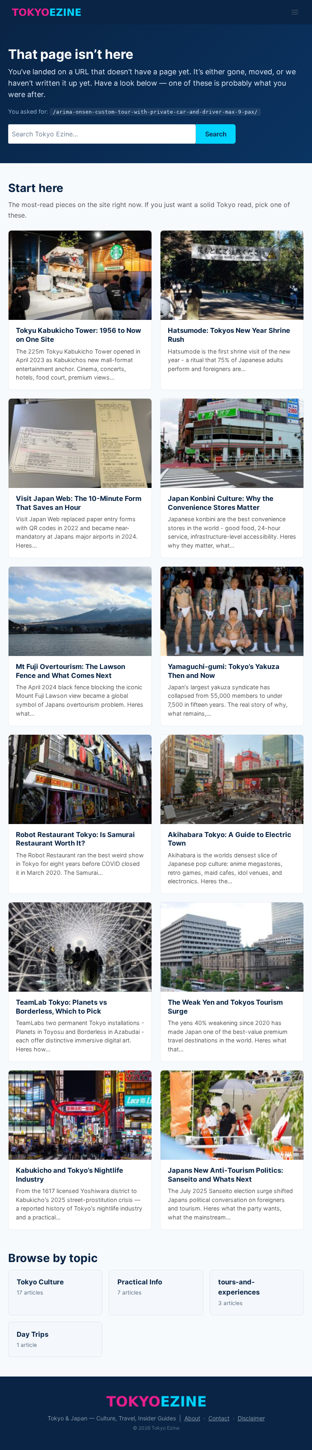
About (192, 1418)
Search (216, 134)
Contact (219, 1418)
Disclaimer (251, 1418)
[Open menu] (294, 12)
